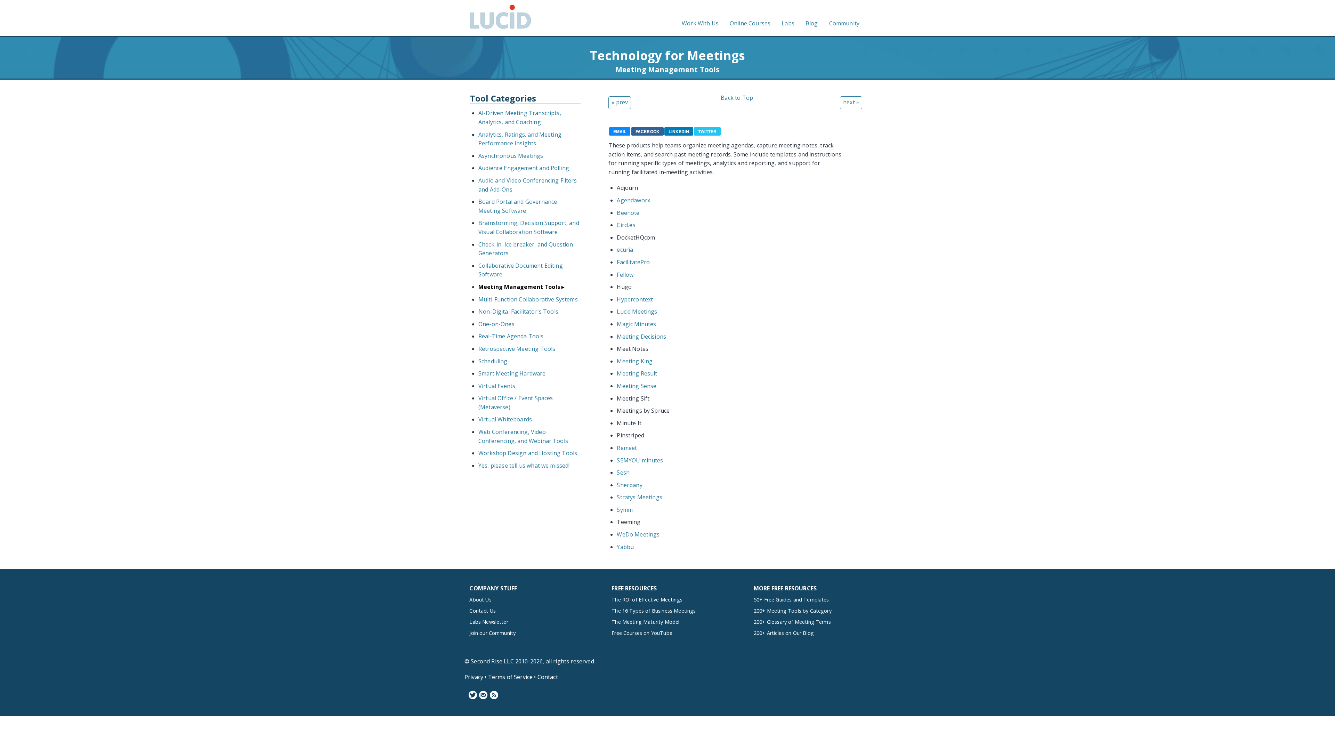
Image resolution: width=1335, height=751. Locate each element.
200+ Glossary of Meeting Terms (792, 622)
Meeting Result (637, 373)
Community (844, 23)
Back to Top (737, 98)
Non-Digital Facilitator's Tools (518, 311)
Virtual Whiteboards (505, 419)
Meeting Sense (636, 386)
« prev (620, 102)
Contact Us (482, 610)
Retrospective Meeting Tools (516, 349)
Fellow (625, 274)
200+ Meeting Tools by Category (793, 610)
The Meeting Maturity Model (645, 622)
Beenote (628, 213)
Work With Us (700, 23)
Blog (812, 23)
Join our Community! (493, 633)
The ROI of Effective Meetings (647, 599)
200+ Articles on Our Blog (784, 633)
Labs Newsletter (488, 622)
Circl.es (626, 225)
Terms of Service (510, 677)
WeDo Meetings (638, 534)
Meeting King (635, 361)
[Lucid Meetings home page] (500, 28)
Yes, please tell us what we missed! (524, 465)
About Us (480, 599)
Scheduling (493, 361)
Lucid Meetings (637, 311)
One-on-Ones (496, 324)
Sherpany (629, 485)
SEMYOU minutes (640, 460)
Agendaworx (633, 200)
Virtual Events (496, 386)
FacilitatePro (633, 262)
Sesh (623, 472)
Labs (788, 23)
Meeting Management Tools (519, 287)
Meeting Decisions (641, 336)
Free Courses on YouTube (642, 633)
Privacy (473, 677)
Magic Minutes (636, 324)
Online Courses (750, 23)
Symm (625, 510)
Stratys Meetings (639, 497)
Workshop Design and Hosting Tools (527, 453)
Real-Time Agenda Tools (511, 336)
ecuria (625, 249)
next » (851, 102)
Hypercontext (635, 299)
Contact (547, 677)
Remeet (627, 448)
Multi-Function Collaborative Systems (528, 299)
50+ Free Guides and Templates (791, 599)
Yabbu (625, 547)
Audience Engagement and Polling (523, 168)
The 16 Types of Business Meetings (654, 610)
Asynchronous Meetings (510, 156)
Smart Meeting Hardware (512, 373)
